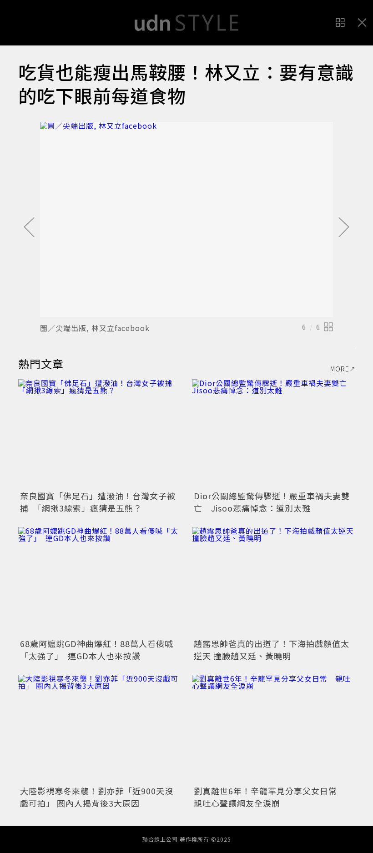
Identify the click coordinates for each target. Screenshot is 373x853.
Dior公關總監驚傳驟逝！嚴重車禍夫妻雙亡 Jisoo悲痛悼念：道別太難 (272, 502)
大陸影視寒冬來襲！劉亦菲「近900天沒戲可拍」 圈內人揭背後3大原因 (96, 797)
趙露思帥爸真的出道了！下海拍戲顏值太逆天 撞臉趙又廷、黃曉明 (271, 649)
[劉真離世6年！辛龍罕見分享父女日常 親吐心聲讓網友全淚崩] (273, 729)
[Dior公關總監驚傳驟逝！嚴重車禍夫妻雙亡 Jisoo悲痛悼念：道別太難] (273, 433)
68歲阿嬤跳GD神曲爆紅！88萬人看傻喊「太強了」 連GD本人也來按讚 (96, 649)
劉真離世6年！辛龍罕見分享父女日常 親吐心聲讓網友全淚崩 (270, 797)
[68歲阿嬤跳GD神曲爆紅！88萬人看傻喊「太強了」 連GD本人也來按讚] (99, 581)
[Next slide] (344, 228)
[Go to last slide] (29, 228)
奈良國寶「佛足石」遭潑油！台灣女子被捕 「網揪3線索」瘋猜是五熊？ (98, 502)
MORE (339, 369)
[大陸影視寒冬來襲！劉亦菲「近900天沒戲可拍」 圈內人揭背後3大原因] (99, 729)
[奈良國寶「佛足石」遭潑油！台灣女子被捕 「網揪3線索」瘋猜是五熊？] (99, 433)
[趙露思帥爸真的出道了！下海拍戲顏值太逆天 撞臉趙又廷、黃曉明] (273, 581)
